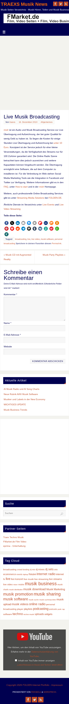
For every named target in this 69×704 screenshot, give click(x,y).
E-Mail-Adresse (12, 334)
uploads (39, 614)
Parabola (36, 692)
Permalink (56, 243)
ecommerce (9, 574)
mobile (21, 584)
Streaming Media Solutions (30, 198)
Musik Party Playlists (54, 254)
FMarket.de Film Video (14, 541)
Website (8, 346)
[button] (6, 223)
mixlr (6, 130)
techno (18, 614)
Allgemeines (47, 122)
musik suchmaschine (47, 600)
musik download (34, 589)
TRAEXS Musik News (24, 4)
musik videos (20, 604)
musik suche (34, 600)
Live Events (48, 204)
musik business (41, 583)
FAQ (6, 186)
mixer (15, 585)
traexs (12, 122)
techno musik (29, 614)
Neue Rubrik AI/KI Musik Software (21, 394)
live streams (55, 579)
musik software (47, 239)
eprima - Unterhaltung (14, 546)
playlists (28, 609)
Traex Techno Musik (13, 537)
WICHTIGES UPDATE (15, 404)
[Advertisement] (34, 72)
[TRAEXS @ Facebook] (55, 4)
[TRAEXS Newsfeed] (66, 4)
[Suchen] (61, 514)
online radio (37, 604)
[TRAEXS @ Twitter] (60, 4)
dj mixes (40, 569)
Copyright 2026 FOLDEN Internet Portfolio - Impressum (34, 685)
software (7, 614)
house (32, 574)
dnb (56, 569)
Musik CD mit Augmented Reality (17, 256)
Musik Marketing (55, 589)
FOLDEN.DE (55, 198)
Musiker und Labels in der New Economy (24, 399)
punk (59, 609)
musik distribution (16, 590)
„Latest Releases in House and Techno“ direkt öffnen (40, 665)
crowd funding (23, 569)
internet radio (46, 574)
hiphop (25, 574)
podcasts (53, 609)
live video (35, 239)
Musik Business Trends (15, 409)
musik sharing (47, 593)
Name (7, 323)
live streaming (41, 579)
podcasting (40, 608)
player (20, 609)
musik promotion (18, 594)
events (19, 574)
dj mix (32, 569)
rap (63, 609)
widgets (48, 614)
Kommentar (10, 294)
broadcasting (20, 239)
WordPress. (50, 692)
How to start (21, 186)
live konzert (17, 579)
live (28, 239)
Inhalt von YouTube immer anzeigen (36, 660)
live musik (29, 579)
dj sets (49, 569)
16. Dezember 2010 (28, 122)
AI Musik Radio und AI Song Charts (21, 389)
